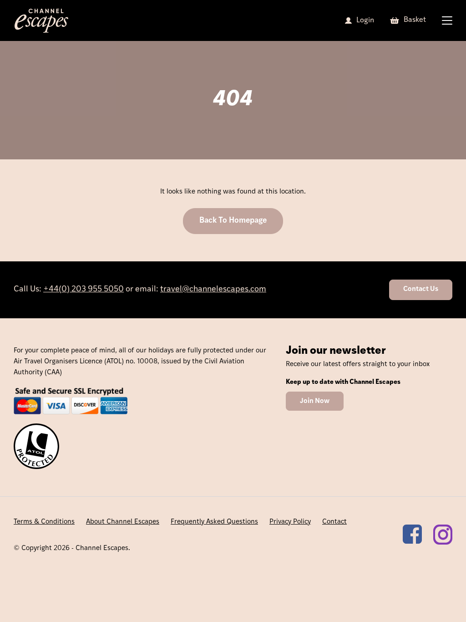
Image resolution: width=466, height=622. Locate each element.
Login (365, 20)
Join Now (314, 401)
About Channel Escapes (122, 522)
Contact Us (420, 289)
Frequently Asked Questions (214, 522)
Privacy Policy (290, 522)
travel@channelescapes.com (213, 290)
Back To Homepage (233, 220)
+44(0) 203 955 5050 (83, 290)
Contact (334, 522)
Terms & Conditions (44, 522)
